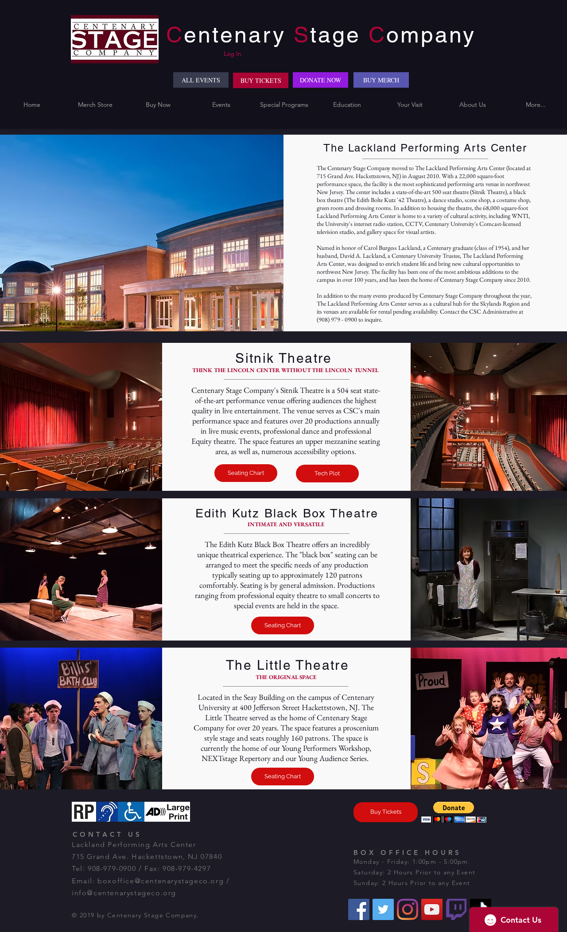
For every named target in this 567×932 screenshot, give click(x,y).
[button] (158, 104)
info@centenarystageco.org (124, 893)
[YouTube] (432, 909)
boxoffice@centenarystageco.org (160, 881)
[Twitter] (383, 909)
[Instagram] (407, 909)
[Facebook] (358, 909)
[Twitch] (456, 909)
